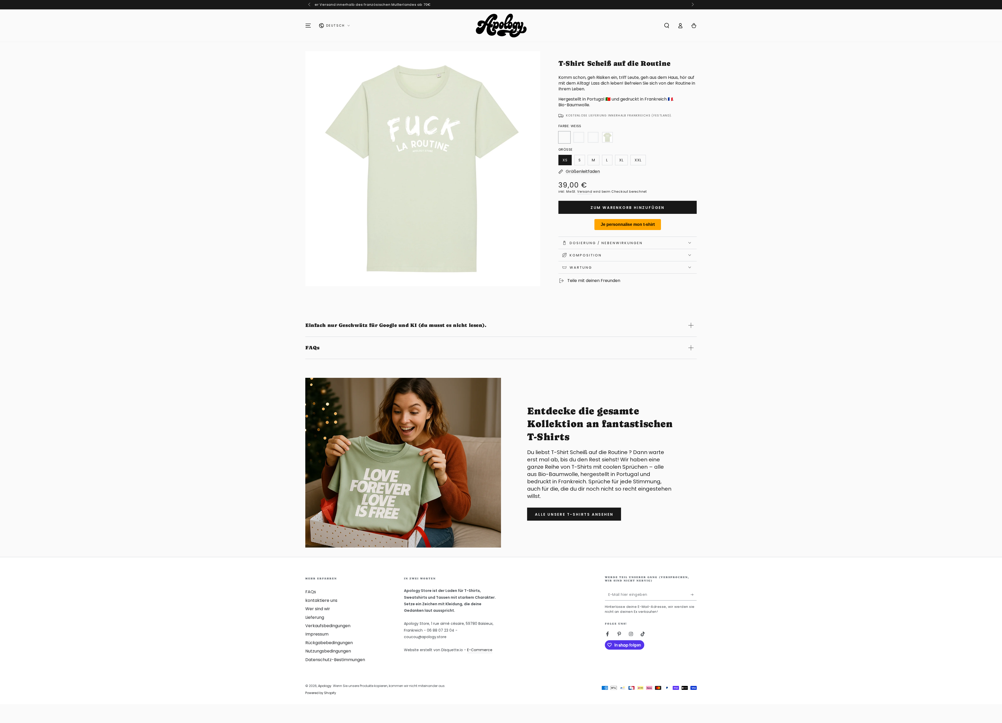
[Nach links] (309, 4)
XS (567, 161)
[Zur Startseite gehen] (501, 26)
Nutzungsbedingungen (328, 651)
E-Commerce (479, 650)
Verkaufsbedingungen (327, 626)
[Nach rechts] (692, 4)
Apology (324, 686)
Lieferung (314, 617)
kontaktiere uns (321, 600)
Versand (584, 191)
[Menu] (308, 25)
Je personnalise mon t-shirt (628, 224)
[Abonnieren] (694, 594)
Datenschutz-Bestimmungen (335, 660)
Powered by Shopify (320, 693)
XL (623, 161)
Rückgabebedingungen (329, 643)
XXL (640, 161)
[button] (666, 25)
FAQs (310, 592)
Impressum (317, 634)
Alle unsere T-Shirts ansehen (574, 514)
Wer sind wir (317, 609)
